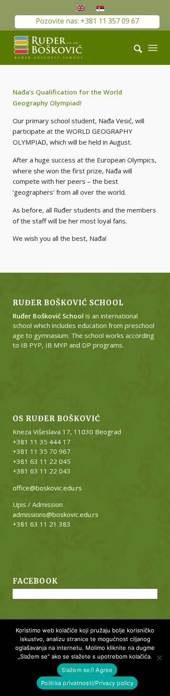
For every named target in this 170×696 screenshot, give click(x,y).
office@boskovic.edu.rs (47, 487)
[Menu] (152, 47)
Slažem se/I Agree (86, 669)
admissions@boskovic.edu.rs (56, 514)
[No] (159, 657)
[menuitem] (133, 47)
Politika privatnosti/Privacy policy (87, 682)
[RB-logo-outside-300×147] (70, 47)
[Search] (133, 47)
